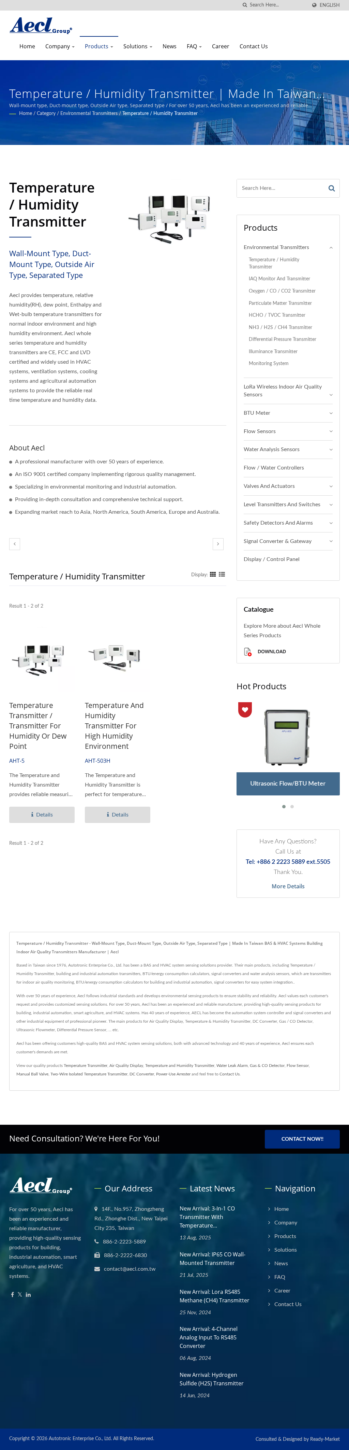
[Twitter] (19, 1295)
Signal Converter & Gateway (278, 541)
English (330, 5)
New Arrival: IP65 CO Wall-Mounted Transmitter (212, 1259)
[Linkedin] (28, 1295)
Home (27, 46)
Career (220, 46)
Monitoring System (269, 363)
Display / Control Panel (272, 559)
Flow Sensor (298, 1066)
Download (271, 651)
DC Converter (142, 1074)
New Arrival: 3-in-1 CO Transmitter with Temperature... (207, 1217)
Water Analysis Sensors (272, 449)
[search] (245, 5)
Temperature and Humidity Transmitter (179, 1066)
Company (58, 46)
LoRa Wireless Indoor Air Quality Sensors (283, 390)
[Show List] (221, 575)
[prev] (14, 544)
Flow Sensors (260, 431)
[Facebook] (12, 1295)
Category (46, 113)
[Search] (331, 188)
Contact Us (254, 46)
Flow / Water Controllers (274, 468)
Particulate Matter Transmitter (280, 303)
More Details (288, 886)
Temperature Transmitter (85, 1066)
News (170, 46)
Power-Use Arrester (173, 1074)
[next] (218, 544)
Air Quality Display (126, 1066)
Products (97, 46)
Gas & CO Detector (267, 1066)
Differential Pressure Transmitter (282, 339)
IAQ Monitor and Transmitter (279, 278)
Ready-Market (325, 1439)
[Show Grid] (213, 575)
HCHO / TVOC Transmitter (277, 315)
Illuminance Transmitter (273, 351)
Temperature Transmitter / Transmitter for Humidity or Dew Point (37, 726)
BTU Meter (257, 413)
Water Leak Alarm (232, 1066)
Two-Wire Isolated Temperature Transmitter (88, 1074)
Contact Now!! (302, 1139)
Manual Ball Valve (32, 1074)
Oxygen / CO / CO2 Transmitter (282, 291)
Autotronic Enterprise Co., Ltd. (80, 1438)
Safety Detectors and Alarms (278, 523)
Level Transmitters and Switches (282, 504)
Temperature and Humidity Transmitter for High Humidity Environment (114, 726)
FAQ (192, 46)
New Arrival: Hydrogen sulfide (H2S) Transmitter (212, 1379)
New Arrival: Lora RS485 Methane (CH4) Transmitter (214, 1296)
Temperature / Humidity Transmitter (160, 113)
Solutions (136, 46)
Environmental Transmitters (89, 113)
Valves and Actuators (269, 486)
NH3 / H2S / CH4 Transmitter (280, 327)
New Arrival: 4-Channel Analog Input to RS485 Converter (209, 1337)
